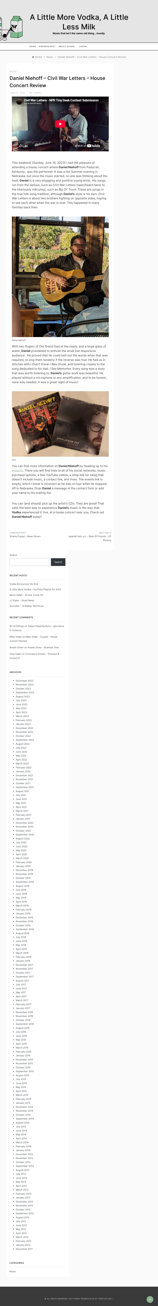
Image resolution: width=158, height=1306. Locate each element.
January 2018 (23, 960)
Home (32, 46)
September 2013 (25, 1166)
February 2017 (23, 1004)
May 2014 (21, 1134)
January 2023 (23, 724)
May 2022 (21, 755)
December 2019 (24, 870)
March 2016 (22, 1047)
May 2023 (21, 708)
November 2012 (24, 1205)
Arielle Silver (17, 647)
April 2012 (21, 1233)
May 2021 (21, 802)
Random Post (47, 46)
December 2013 (24, 1154)
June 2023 (21, 704)
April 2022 (21, 759)
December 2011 (24, 1249)
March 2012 (22, 1237)
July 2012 (21, 1221)
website (17, 470)
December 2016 (24, 1012)
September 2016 (25, 1023)
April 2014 (21, 1138)
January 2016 (23, 1055)
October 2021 (23, 783)
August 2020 (23, 838)
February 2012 (23, 1241)
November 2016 (24, 1016)
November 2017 (24, 968)
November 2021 (24, 779)
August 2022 (23, 743)
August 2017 (22, 980)
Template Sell (105, 1299)
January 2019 (23, 913)
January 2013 (23, 1197)
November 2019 (24, 874)
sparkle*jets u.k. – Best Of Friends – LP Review (90, 538)
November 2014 (24, 1110)
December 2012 (24, 1201)
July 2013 (21, 1173)
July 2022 (21, 747)
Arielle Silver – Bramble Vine (43, 647)
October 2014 (23, 1114)
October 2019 (23, 878)
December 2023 (24, 680)
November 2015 (24, 1063)
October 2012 (23, 1209)
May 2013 (21, 1181)
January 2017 (23, 1008)
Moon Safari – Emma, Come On (26, 594)
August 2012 (22, 1217)
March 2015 (22, 1095)
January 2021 (23, 818)
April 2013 (21, 1185)
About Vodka (67, 46)
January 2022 (23, 771)
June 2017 (21, 988)
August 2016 (22, 1028)
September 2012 (25, 1213)
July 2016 (21, 1031)
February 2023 (24, 720)
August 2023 (23, 696)
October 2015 (23, 1067)
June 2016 (21, 1035)
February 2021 (23, 814)
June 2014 (21, 1130)
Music (13, 71)
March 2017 (22, 1000)
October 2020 (23, 830)
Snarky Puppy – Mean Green (25, 536)
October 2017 (23, 972)
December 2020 (24, 822)
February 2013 (23, 1193)
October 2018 (23, 925)
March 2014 (22, 1142)
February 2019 (23, 909)
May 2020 (21, 850)
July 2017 (21, 984)
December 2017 (24, 964)
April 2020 (21, 854)
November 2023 (24, 684)
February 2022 (24, 767)
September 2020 (25, 834)
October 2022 (23, 735)
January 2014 (23, 1150)
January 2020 (23, 866)
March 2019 (22, 905)
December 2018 (24, 917)
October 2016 (23, 1020)
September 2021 (25, 787)
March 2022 (22, 763)
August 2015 (22, 1075)
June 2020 (21, 846)
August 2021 (22, 791)
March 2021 (22, 810)
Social (83, 46)
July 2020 (21, 842)
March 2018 (22, 952)
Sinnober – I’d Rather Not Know (27, 605)
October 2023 (23, 688)
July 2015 (21, 1079)
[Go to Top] (150, 1299)
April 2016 (21, 1043)
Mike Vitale (16, 636)
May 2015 (21, 1087)
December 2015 (24, 1059)
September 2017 (25, 976)
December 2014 (24, 1106)
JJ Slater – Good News (22, 600)
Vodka (37, 93)
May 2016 (21, 1039)
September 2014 (25, 1118)
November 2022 (24, 731)
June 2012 (21, 1225)
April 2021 (21, 807)
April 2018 (21, 949)
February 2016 (23, 1051)
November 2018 (24, 921)
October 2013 (23, 1162)
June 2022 (21, 751)
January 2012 (23, 1244)
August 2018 (22, 933)
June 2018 (21, 941)
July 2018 (21, 937)
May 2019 (21, 897)
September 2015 (25, 1071)
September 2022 (25, 739)
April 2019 (21, 901)
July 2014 (21, 1126)
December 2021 (24, 775)
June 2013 (21, 1177)
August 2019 (22, 885)
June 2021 (21, 799)
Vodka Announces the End (24, 584)
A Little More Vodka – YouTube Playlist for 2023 (35, 589)
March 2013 (22, 1189)
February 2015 (23, 1099)
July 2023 (21, 700)
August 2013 (22, 1170)
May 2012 (21, 1229)
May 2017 (21, 992)
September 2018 (25, 929)
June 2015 (21, 1083)
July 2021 (21, 795)
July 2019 (21, 889)
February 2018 (23, 956)
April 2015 (21, 1091)
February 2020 (24, 862)
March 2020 (22, 858)
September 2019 (25, 881)
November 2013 (24, 1158)
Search (13, 555)
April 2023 (21, 712)
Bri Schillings (17, 626)
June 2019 (21, 893)
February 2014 (23, 1146)
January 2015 (23, 1102)
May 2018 (21, 945)
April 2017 (21, 996)
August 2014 (22, 1122)
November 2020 (24, 826)
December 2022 (24, 728)
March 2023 (22, 716)
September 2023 (25, 692)
